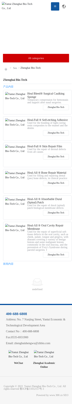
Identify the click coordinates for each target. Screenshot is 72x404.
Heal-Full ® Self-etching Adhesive (47, 119)
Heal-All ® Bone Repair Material (46, 172)
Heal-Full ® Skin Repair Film (44, 146)
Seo (15, 68)
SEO (65, 395)
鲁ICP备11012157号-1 (32, 388)
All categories (36, 58)
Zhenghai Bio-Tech (56, 107)
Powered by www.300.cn (49, 395)
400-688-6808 (16, 314)
